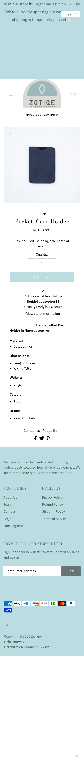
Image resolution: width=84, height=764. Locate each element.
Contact (9, 511)
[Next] (20, 133)
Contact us (32, 430)
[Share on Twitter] (42, 439)
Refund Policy (52, 504)
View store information (43, 313)
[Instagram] (6, 625)
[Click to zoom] (73, 133)
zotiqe (36, 636)
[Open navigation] (11, 93)
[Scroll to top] (76, 756)
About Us (10, 497)
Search (8, 504)
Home (29, 115)
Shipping (42, 241)
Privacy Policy (52, 497)
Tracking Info (13, 526)
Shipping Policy (53, 511)
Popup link (51, 430)
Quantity (42, 254)
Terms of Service (54, 519)
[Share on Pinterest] (48, 439)
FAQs (7, 519)
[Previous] (10, 133)
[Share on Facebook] (35, 439)
